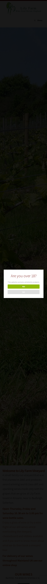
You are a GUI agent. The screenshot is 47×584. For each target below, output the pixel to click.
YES (23, 286)
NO (23, 292)
